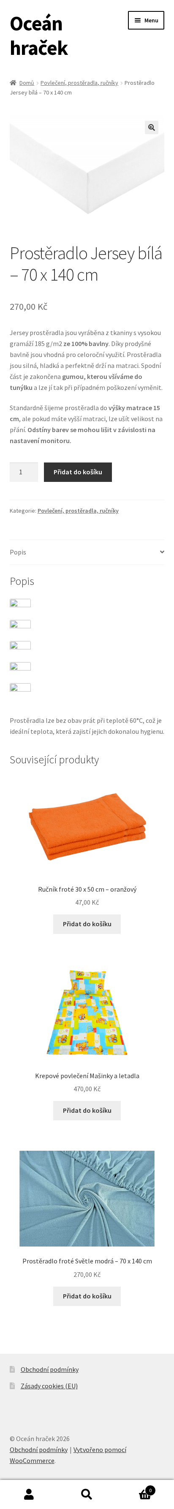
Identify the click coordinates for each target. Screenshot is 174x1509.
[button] (151, 127)
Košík (134, 1487)
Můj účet (29, 1494)
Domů (26, 83)
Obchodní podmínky (50, 1369)
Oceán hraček (39, 35)
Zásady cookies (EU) (49, 1386)
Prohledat (87, 1494)
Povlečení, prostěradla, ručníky (79, 83)
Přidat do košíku (78, 472)
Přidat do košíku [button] (87, 923)
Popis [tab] (18, 552)
